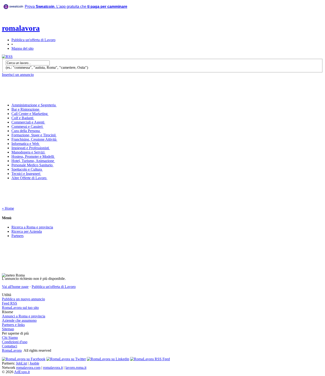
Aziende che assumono (19, 320)
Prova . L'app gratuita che (76, 7)
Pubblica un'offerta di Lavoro (33, 40)
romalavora (21, 28)
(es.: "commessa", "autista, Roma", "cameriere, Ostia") (47, 67)
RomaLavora (12, 350)
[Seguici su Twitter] (66, 359)
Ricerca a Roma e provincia (32, 227)
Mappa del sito (22, 48)
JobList (21, 363)
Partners (17, 236)
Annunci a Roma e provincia (23, 316)
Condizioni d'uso (14, 342)
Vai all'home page (15, 287)
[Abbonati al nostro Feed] (150, 359)
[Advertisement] (97, 23)
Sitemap (8, 329)
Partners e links (13, 325)
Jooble (34, 363)
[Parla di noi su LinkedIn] (108, 359)
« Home (8, 208)
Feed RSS (9, 303)
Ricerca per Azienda (26, 231)
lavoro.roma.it (75, 368)
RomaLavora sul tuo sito (20, 308)
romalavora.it (53, 368)
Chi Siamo (10, 338)
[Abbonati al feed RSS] (7, 56)
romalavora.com (28, 368)
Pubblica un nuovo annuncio (23, 299)
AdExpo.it (22, 372)
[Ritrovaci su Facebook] (23, 359)
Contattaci (9, 346)
